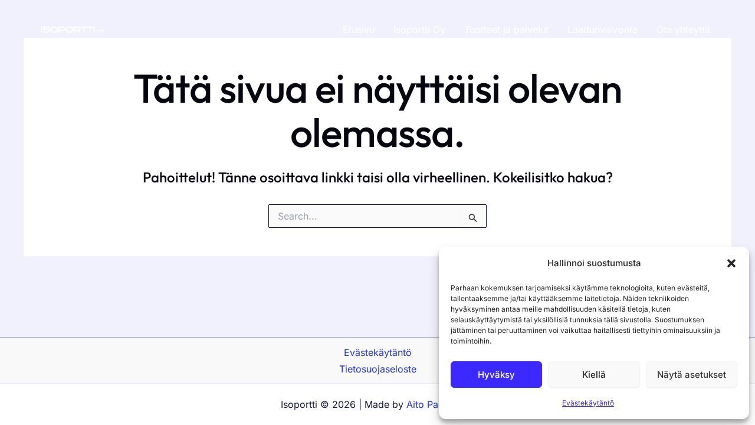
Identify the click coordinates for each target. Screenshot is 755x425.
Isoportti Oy (419, 29)
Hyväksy (496, 374)
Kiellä (594, 374)
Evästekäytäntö (588, 402)
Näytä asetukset (691, 374)
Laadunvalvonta (602, 29)
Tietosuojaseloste (377, 369)
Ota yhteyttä (683, 29)
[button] (731, 263)
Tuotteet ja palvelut (506, 29)
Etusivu (359, 29)
